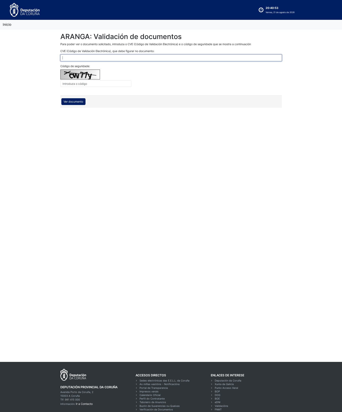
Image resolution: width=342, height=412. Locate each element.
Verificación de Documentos (156, 409)
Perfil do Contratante (152, 398)
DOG (217, 395)
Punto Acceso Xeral (226, 387)
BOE (217, 398)
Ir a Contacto (84, 403)
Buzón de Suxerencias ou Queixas (160, 405)
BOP (217, 391)
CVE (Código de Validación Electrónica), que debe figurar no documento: (107, 51)
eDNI (217, 402)
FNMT (218, 409)
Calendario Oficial (150, 395)
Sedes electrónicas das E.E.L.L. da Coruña (164, 380)
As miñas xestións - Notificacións (160, 384)
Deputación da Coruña (228, 380)
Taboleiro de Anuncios (153, 402)
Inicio (7, 24)
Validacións (221, 405)
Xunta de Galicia (224, 384)
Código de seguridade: (75, 66)
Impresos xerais (149, 391)
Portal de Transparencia (154, 387)
